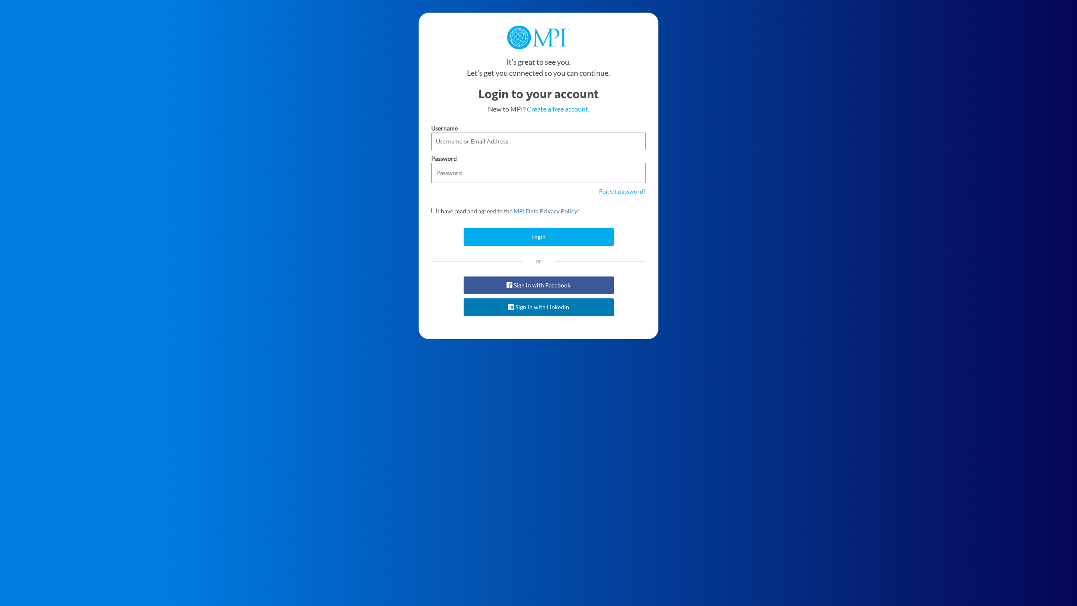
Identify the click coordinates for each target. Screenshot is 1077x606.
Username (444, 128)
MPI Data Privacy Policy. (545, 211)
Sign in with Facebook (541, 285)
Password (444, 158)
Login (538, 236)
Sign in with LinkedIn (541, 307)
